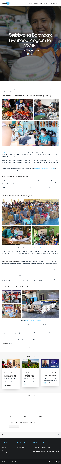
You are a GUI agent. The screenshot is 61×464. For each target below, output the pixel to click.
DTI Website (33, 320)
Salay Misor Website (39, 320)
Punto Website (39, 148)
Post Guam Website (34, 247)
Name (10, 416)
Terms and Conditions (6, 450)
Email (25, 416)
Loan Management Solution (22, 445)
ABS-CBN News (27, 247)
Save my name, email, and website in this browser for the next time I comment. (23, 422)
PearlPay (32, 54)
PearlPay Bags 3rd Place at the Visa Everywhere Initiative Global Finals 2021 (49, 374)
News (41, 3)
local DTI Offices (50, 168)
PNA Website (40, 247)
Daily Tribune (28, 148)
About (30, 3)
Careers (45, 3)
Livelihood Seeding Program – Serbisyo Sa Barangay (18, 347)
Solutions (36, 3)
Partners (3, 449)
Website (40, 416)
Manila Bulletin (33, 148)
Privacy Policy (5, 452)
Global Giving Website (33, 84)
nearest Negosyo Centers (39, 168)
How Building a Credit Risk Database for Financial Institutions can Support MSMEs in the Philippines (10, 374)
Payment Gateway (20, 447)
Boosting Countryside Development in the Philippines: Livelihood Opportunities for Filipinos (30, 374)
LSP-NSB (4, 152)
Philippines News (27, 320)
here (41, 339)
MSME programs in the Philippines (36, 347)
